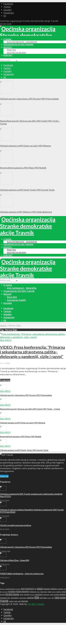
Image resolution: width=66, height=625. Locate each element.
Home (3, 325)
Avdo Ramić (17, 589)
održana (64, 592)
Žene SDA (11, 50)
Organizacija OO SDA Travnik (18, 44)
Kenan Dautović (22, 591)
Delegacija (46, 589)
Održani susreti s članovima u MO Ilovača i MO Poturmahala (29, 98)
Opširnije (4, 476)
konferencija (32, 592)
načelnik (54, 592)
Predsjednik (3, 598)
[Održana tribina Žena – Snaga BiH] (3, 556)
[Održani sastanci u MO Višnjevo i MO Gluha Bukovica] (6, 206)
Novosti (7, 47)
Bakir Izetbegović (27, 589)
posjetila (56, 594)
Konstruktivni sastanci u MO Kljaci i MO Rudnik (23, 167)
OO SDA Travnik (12, 594)
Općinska (27, 594)
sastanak (30, 598)
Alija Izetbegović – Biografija (22, 42)
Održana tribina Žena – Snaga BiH (14, 560)
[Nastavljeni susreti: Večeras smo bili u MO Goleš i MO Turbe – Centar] (6, 115)
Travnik (4, 601)
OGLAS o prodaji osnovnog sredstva (15, 525)
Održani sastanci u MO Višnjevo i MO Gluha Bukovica (26, 212)
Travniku (11, 601)
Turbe (15, 601)
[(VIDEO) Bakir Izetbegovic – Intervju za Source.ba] (3, 569)
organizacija (39, 595)
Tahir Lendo (60, 597)
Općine (21, 594)
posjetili (62, 594)
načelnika (58, 592)
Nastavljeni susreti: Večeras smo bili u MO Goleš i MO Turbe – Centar (30, 409)
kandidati (12, 592)
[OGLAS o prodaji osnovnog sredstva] (3, 521)
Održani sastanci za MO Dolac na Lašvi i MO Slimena (25, 145)
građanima (60, 589)
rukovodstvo (15, 598)
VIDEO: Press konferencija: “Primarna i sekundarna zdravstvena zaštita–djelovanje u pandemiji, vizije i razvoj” (32, 352)
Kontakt (8, 55)
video (19, 601)
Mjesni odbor (43, 592)
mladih (49, 592)
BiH (36, 589)
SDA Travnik (43, 598)
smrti (52, 598)
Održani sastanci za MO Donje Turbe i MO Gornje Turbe (27, 190)
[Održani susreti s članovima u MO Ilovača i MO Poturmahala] (6, 92)
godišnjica (53, 589)
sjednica (49, 598)
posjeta (52, 594)
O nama (7, 39)
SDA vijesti (6, 340)
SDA (36, 597)
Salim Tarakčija (22, 598)
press (8, 598)
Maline (38, 592)
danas (40, 588)
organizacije (46, 594)
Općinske (32, 594)
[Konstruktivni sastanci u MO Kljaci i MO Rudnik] (6, 161)
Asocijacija (2, 589)
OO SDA (2, 594)
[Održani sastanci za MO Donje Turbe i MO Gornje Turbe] (6, 184)
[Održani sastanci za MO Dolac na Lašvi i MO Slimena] (6, 139)
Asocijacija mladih (16, 52)
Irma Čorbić (5, 592)
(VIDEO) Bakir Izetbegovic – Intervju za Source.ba (21, 573)
